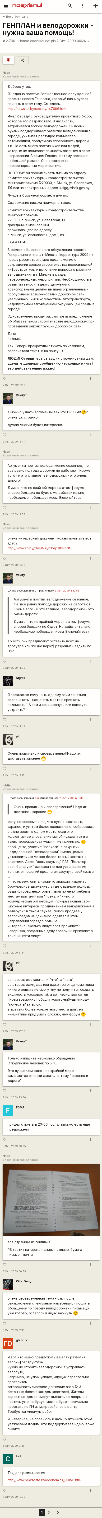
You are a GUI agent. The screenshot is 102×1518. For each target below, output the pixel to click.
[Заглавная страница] (27, 3)
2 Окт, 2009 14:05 (14, 667)
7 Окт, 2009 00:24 (72, 41)
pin (53, 41)
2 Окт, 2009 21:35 (14, 1031)
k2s (18, 1456)
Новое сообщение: (34, 41)
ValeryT (21, 395)
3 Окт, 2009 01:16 (13, 1445)
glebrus (21, 1340)
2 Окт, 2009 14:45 (14, 726)
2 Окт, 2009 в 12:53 (67, 590)
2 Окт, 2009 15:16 (13, 775)
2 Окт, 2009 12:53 (14, 514)
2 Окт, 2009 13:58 (14, 565)
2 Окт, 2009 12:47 (14, 441)
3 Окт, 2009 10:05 (14, 1496)
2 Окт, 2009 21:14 (13, 952)
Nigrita (20, 678)
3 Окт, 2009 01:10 (13, 1330)
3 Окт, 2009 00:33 (14, 1271)
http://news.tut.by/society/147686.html (37, 109)
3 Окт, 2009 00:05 (14, 1146)
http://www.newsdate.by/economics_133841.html (44, 1480)
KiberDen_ (23, 1281)
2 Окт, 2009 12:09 (14, 385)
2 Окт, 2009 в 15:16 (71, 798)
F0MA (20, 1107)
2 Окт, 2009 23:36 (14, 1097)
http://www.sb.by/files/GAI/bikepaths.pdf (39, 548)
